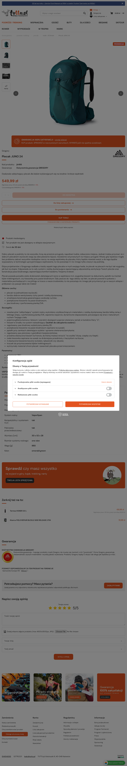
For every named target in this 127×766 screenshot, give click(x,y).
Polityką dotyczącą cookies (69, 370)
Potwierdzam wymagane (38, 404)
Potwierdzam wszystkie (89, 404)
